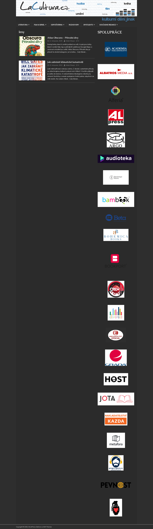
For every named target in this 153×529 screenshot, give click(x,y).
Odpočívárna (56, 25)
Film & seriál (39, 25)
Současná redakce (107, 25)
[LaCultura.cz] (76, 21)
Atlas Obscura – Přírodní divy (62, 37)
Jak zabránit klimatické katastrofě (65, 62)
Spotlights (88, 25)
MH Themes (48, 527)
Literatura (23, 25)
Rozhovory (74, 25)
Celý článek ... (82, 52)
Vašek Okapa (70, 41)
